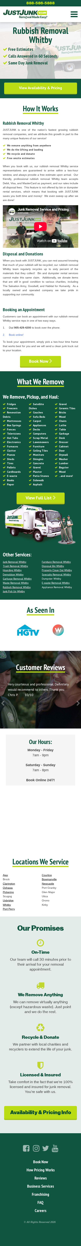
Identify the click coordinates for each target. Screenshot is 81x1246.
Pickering (8, 892)
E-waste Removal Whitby (56, 583)
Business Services (40, 1186)
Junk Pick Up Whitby (14, 591)
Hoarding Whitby (12, 570)
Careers (40, 1210)
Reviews (40, 1178)
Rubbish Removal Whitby (17, 587)
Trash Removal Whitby (15, 566)
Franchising (40, 1194)
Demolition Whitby (13, 574)
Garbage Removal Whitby (17, 578)
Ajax (5, 875)
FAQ (40, 1202)
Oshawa (8, 887)
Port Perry (9, 908)
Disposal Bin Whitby (53, 566)
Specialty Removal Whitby (56, 574)
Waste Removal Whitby (16, 583)
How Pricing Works (41, 1170)
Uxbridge (8, 900)
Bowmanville (49, 879)
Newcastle (48, 883)
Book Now (39, 361)
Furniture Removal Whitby (56, 562)
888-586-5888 (40, 3)
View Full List (39, 498)
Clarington (9, 883)
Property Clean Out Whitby (57, 570)
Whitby (7, 904)
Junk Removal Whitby (14, 562)
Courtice (47, 875)
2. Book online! (13, 334)
